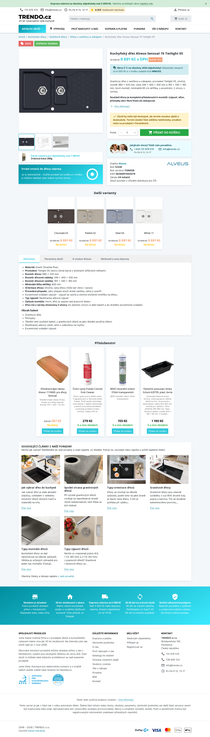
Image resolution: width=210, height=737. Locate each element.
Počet (113, 132)
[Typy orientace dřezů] (126, 469)
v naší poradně (66, 576)
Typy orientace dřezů (120, 487)
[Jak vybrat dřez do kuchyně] (40, 469)
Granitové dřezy (160, 487)
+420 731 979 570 (144, 149)
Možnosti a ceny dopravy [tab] (115, 258)
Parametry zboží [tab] (54, 258)
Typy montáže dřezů (34, 549)
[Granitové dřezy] (169, 469)
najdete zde (146, 3)
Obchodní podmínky (103, 642)
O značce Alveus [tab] (82, 258)
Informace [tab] (29, 258)
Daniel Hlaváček (36, 730)
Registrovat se (134, 646)
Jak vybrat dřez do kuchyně (38, 487)
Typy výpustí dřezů (76, 549)
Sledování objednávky (139, 638)
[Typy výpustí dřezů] (83, 530)
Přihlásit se (133, 642)
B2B (94, 676)
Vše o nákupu (160, 28)
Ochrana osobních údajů (105, 659)
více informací (126, 699)
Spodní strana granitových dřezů (81, 489)
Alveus (122, 163)
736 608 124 (173, 659)
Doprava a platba (116, 28)
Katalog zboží (31, 28)
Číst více (26, 508)
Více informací (122, 106)
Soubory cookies (101, 664)
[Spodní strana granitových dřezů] (83, 469)
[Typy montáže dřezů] (40, 530)
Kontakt (181, 28)
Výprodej (57, 29)
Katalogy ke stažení (103, 655)
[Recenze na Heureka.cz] (58, 681)
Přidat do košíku (164, 132)
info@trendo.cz (51, 10)
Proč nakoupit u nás (84, 28)
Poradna (139, 28)
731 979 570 (29, 10)
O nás (95, 646)
